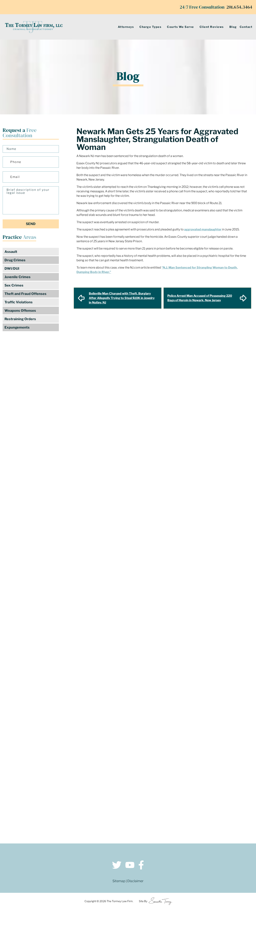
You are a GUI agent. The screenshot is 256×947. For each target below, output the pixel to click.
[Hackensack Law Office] (67, 812)
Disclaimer (135, 881)
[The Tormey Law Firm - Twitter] (116, 865)
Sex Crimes (13, 285)
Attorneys (126, 27)
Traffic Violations (18, 302)
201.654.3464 (239, 7)
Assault (10, 252)
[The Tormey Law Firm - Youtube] (130, 865)
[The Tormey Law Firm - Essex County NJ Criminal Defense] (34, 27)
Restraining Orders (20, 319)
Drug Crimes (14, 260)
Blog (233, 27)
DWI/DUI (11, 268)
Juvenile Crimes (17, 277)
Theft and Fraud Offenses (25, 294)
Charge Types (150, 27)
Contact (246, 27)
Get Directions (68, 784)
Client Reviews (212, 27)
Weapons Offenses (20, 310)
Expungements (17, 327)
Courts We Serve (180, 27)
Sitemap (118, 881)
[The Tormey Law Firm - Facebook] (141, 865)
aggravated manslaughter (203, 229)
